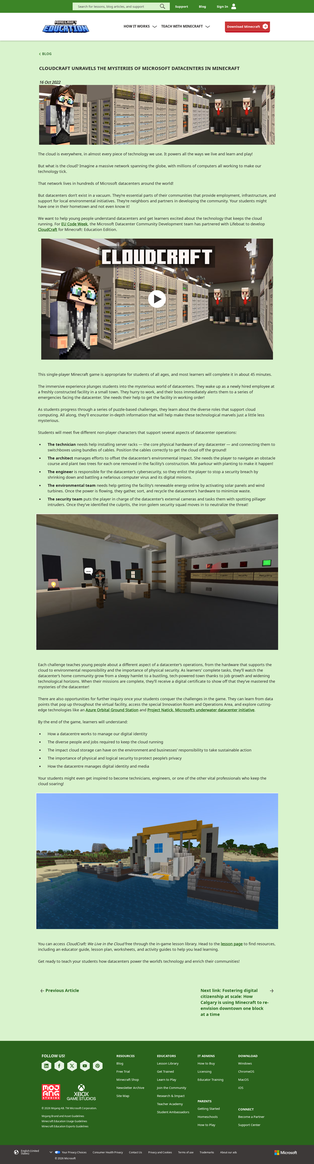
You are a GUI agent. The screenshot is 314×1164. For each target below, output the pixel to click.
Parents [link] (204, 1101)
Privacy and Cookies (160, 1152)
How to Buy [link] (206, 1063)
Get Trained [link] (165, 1071)
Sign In (222, 6)
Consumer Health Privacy (108, 1152)
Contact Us (135, 1152)
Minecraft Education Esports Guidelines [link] (65, 1126)
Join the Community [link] (171, 1087)
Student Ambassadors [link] (173, 1112)
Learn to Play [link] (166, 1079)
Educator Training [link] (210, 1079)
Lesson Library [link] (168, 1063)
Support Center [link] (249, 1125)
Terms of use (186, 1152)
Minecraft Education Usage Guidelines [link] (64, 1121)
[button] (33, 1152)
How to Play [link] (206, 1125)
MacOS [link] (243, 1079)
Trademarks (207, 1152)
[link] (247, 26)
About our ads (228, 1152)
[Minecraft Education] (65, 27)
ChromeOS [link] (246, 1071)
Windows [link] (245, 1063)
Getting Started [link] (209, 1108)
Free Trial (123, 1071)
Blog (202, 6)
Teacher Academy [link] (170, 1104)
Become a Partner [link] (251, 1116)
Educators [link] (166, 1056)
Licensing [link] (204, 1071)
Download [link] (248, 1056)
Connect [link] (246, 1109)
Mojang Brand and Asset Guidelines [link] (63, 1116)
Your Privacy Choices (74, 1152)
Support (181, 6)
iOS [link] (240, 1087)
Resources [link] (125, 1056)
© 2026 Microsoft (65, 1158)
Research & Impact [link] (171, 1096)
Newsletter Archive (130, 1087)
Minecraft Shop (127, 1079)
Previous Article (62, 990)
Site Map (122, 1096)
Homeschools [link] (208, 1116)
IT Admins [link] (206, 1056)
